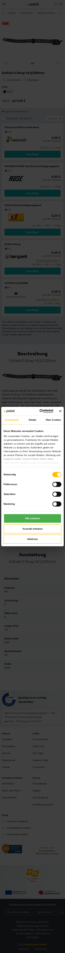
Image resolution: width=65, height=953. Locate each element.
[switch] (56, 484)
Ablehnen (32, 539)
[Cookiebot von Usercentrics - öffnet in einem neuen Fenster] (40, 411)
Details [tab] (32, 419)
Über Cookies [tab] (53, 419)
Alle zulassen (32, 518)
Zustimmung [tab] (12, 419)
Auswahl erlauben (32, 528)
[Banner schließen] (60, 411)
